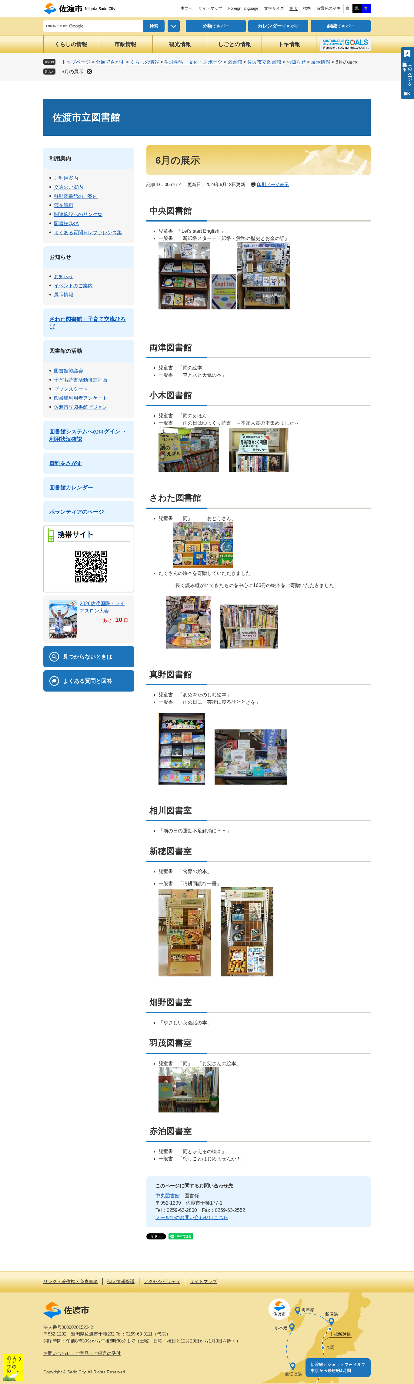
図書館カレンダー (71, 488)
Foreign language (243, 8)
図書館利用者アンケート (80, 398)
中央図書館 (167, 1195)
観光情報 (180, 44)
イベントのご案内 (73, 285)
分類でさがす (110, 62)
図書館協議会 (68, 370)
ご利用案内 (66, 178)
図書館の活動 (65, 351)
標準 (307, 8)
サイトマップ (210, 8)
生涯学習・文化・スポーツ (193, 62)
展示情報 (320, 62)
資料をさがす (65, 463)
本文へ (186, 8)
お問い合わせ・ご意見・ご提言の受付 (82, 1353)
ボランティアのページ (76, 512)
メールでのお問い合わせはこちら (191, 1217)
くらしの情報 (71, 44)
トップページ (76, 62)
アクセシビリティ (162, 1281)
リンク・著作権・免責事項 (70, 1281)
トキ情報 (289, 44)
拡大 (293, 8)
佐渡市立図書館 (264, 62)
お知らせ (296, 62)
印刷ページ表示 (273, 184)
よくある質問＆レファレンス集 (88, 232)
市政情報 (125, 44)
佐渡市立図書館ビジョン (80, 407)
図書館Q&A (66, 223)
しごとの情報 (234, 44)
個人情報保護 (121, 1281)
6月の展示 (73, 71)
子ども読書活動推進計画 (80, 379)
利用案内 (60, 158)
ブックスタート (71, 389)
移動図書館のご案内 (76, 196)
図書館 (235, 62)
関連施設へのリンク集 (78, 214)
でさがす (215, 25)
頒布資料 (63, 205)
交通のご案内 (68, 187)
